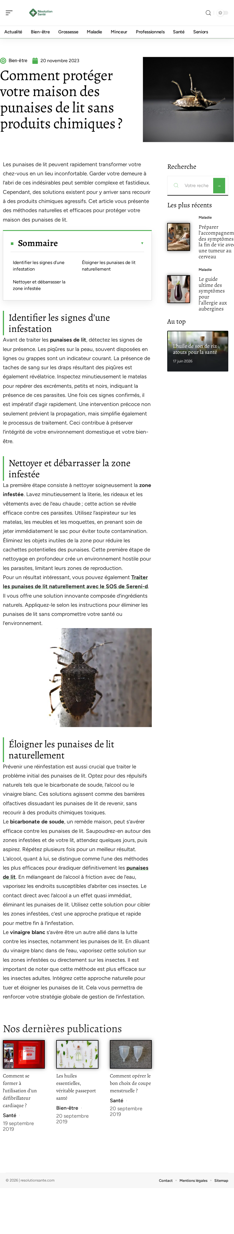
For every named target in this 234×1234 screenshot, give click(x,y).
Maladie (205, 217)
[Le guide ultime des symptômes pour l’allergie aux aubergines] (179, 289)
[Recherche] (208, 13)
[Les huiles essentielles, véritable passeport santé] (77, 1054)
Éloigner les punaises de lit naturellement (109, 265)
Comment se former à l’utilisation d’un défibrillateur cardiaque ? (20, 1090)
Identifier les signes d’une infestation (38, 265)
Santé (9, 1115)
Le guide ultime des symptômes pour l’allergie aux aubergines (213, 293)
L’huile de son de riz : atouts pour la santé (196, 349)
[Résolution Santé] (41, 13)
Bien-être (67, 1108)
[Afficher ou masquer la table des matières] (101, 243)
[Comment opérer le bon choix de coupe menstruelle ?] (131, 1054)
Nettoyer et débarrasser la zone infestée (39, 285)
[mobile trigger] (10, 13)
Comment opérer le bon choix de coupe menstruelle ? (130, 1083)
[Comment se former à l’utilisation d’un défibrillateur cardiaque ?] (24, 1054)
